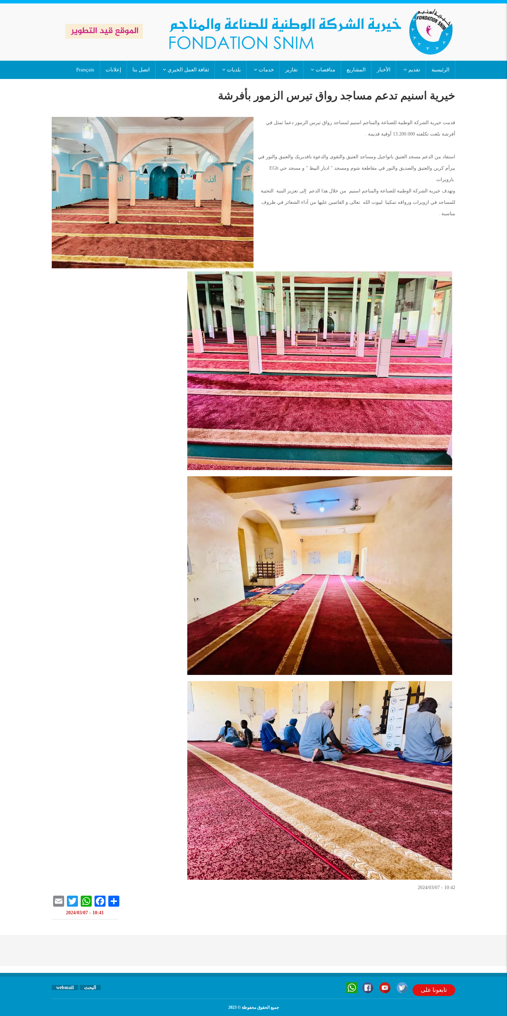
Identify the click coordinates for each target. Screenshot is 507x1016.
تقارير (291, 69)
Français (85, 69)
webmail (65, 987)
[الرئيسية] (253, 31)
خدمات (265, 69)
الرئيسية (440, 69)
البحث (90, 987)
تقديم (413, 69)
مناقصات (324, 69)
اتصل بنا (141, 69)
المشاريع (356, 69)
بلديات (233, 69)
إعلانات (113, 69)
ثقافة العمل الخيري (187, 69)
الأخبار (383, 69)
